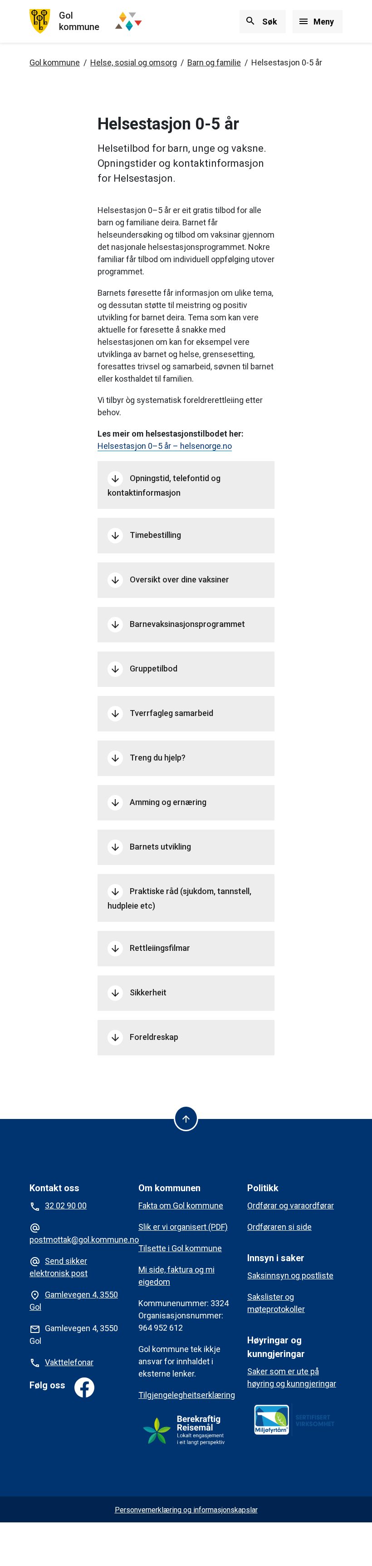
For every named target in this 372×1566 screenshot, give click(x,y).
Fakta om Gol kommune (180, 1205)
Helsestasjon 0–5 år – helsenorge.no (165, 446)
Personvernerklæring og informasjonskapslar (186, 1510)
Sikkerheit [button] (138, 993)
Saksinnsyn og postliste (290, 1275)
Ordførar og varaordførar (290, 1205)
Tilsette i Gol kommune (180, 1248)
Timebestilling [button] (145, 535)
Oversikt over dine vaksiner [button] (169, 580)
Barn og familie (214, 62)
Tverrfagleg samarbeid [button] (161, 713)
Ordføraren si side (279, 1227)
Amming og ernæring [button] (158, 802)
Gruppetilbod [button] (143, 669)
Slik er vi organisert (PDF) (183, 1227)
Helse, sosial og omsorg (133, 62)
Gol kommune (54, 62)
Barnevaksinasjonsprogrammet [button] (177, 624)
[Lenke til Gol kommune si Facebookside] (84, 1387)
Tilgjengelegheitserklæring (186, 1395)
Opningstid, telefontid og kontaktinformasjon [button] (164, 485)
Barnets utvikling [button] (150, 847)
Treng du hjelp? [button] (148, 758)
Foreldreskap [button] (144, 1037)
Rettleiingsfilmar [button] (150, 948)
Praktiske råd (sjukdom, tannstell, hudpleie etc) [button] (179, 898)
